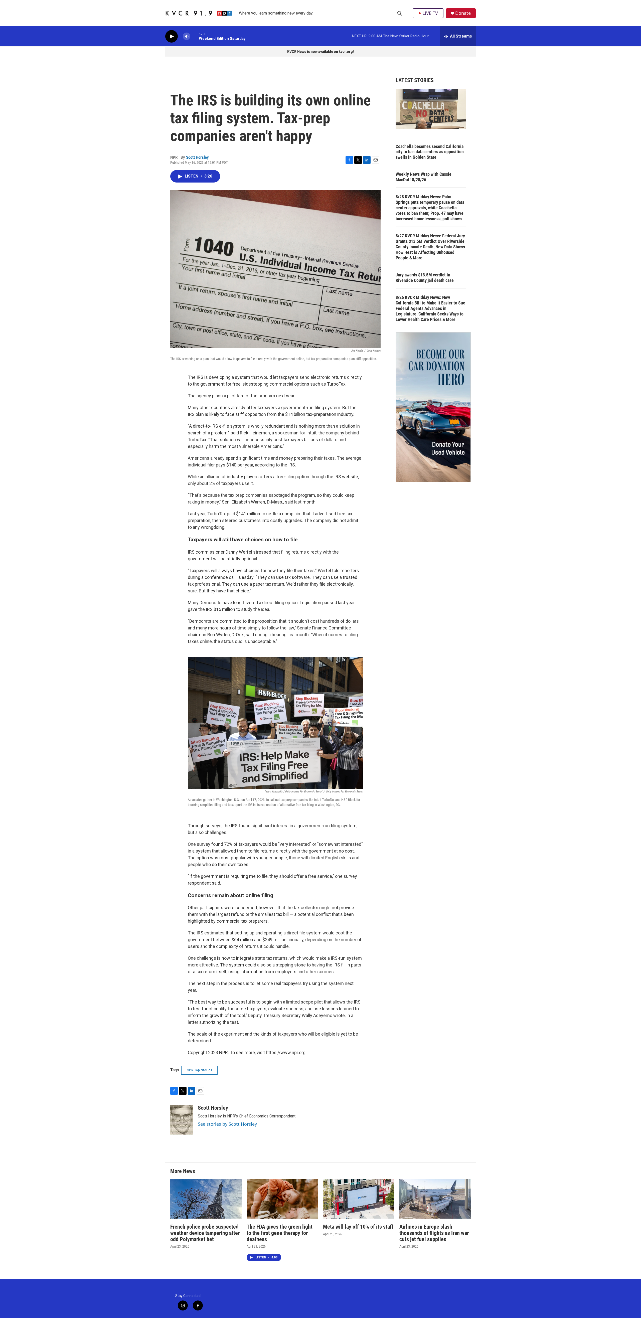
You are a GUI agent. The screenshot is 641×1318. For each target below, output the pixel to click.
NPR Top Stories (199, 1070)
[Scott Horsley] (181, 1120)
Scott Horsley (197, 157)
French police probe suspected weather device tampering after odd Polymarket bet (205, 1233)
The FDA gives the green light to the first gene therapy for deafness (279, 1233)
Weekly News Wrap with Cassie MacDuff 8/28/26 (423, 177)
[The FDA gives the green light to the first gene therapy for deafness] (282, 1199)
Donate (463, 13)
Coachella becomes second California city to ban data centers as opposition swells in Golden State (430, 152)
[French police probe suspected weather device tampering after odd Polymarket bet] (206, 1199)
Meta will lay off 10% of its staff (358, 1227)
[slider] (194, 36)
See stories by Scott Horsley (227, 1124)
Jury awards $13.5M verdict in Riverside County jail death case (425, 277)
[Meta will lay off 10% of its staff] (358, 1199)
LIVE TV (430, 13)
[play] (172, 36)
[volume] (186, 36)
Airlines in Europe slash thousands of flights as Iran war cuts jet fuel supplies (434, 1233)
